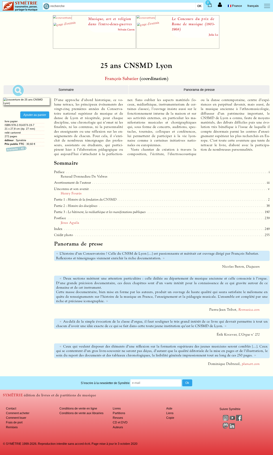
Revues (118, 417)
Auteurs (118, 427)
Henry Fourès (71, 193)
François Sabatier (122, 79)
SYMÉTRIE (13, 395)
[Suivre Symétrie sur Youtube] (232, 419)
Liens (169, 413)
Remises (12, 427)
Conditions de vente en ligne (78, 408)
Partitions (119, 413)
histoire (15, 149)
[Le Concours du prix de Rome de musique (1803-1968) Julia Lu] (177, 47)
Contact (11, 408)
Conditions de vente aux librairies (81, 413)
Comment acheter (17, 413)
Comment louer (16, 417)
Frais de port (14, 422)
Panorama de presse (199, 90)
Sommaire (66, 90)
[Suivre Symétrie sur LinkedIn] (232, 427)
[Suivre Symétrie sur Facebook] (239, 419)
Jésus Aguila (70, 222)
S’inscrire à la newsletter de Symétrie (105, 382)
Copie (170, 417)
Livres (117, 408)
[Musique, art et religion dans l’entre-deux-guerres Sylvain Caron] (94, 47)
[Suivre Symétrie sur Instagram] (226, 419)
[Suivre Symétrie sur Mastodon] (226, 427)
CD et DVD (120, 422)
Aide (169, 408)
